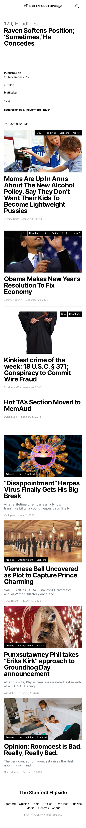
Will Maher (10, 693)
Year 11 (76, 132)
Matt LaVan (11, 92)
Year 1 (77, 233)
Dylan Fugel (10, 416)
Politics (66, 233)
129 (8, 24)
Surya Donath (11, 600)
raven (47, 109)
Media (30, 808)
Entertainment (25, 559)
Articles (10, 474)
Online (55, 233)
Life (46, 233)
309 (39, 132)
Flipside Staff (11, 218)
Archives (43, 808)
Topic (35, 803)
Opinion (29, 737)
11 (24, 233)
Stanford (64, 132)
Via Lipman (10, 515)
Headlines (26, 24)
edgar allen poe (14, 109)
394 (63, 313)
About (56, 808)
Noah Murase (11, 772)
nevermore (33, 109)
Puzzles (76, 803)
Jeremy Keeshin (13, 299)
